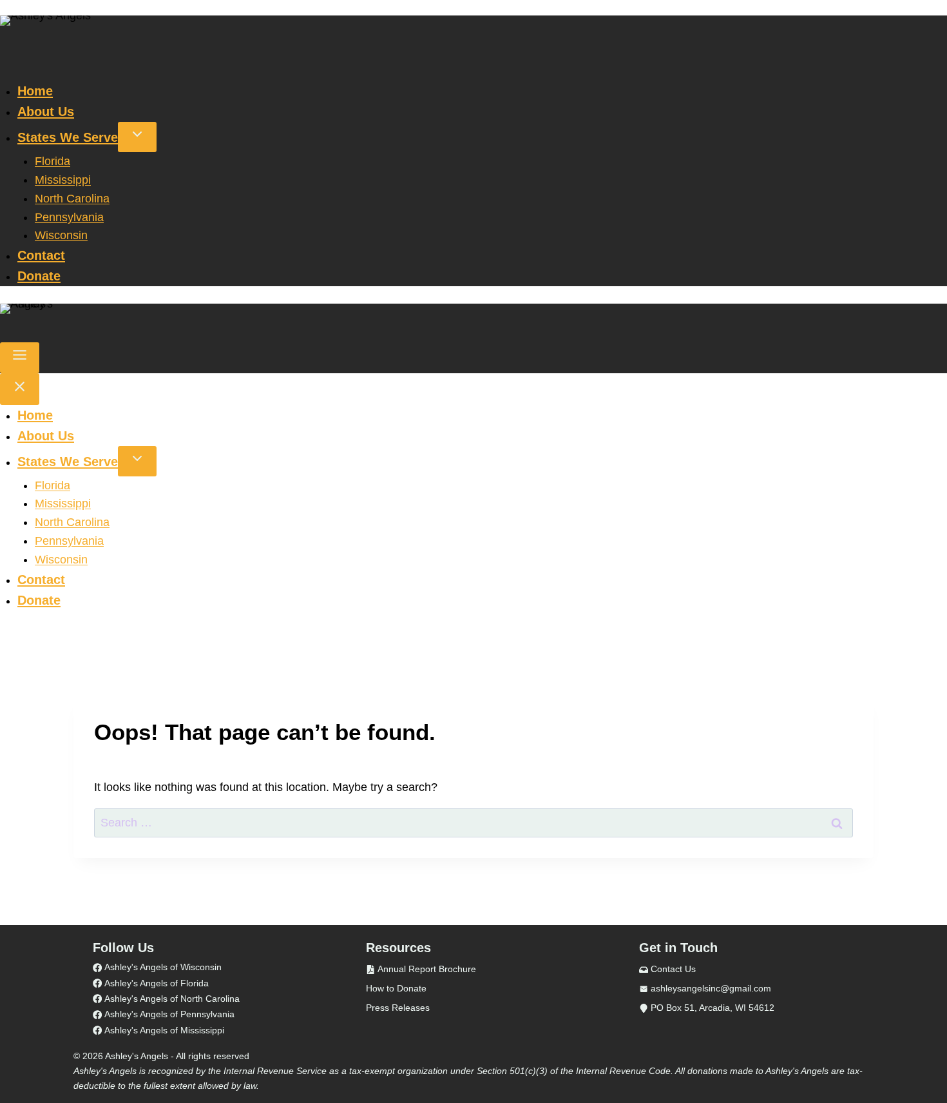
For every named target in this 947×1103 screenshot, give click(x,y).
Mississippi (63, 179)
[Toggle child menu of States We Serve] (137, 137)
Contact (41, 255)
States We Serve (67, 137)
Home (35, 91)
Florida (52, 161)
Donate (39, 276)
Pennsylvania (69, 217)
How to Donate (396, 988)
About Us (45, 111)
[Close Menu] (19, 388)
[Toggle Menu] (19, 357)
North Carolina (72, 198)
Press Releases (398, 1007)
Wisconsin (61, 235)
